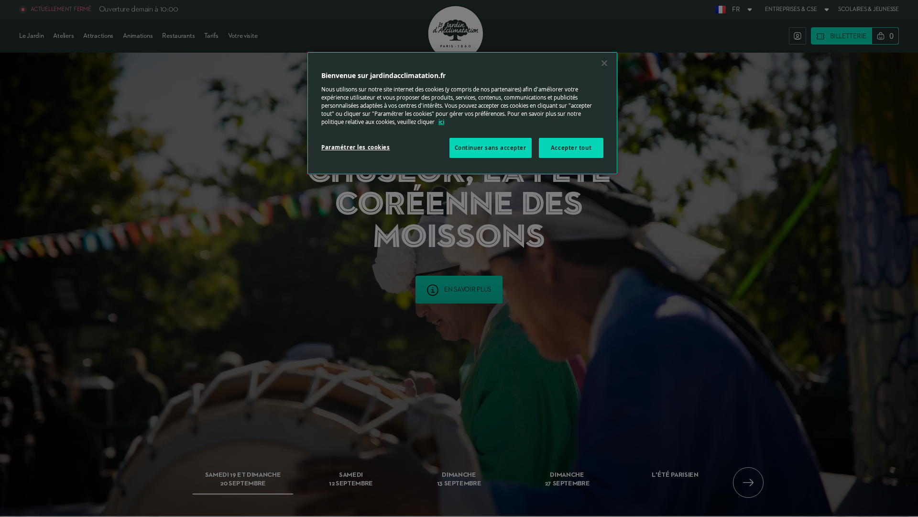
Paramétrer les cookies (355, 147)
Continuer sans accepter (490, 147)
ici (441, 121)
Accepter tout (571, 147)
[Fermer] (604, 63)
